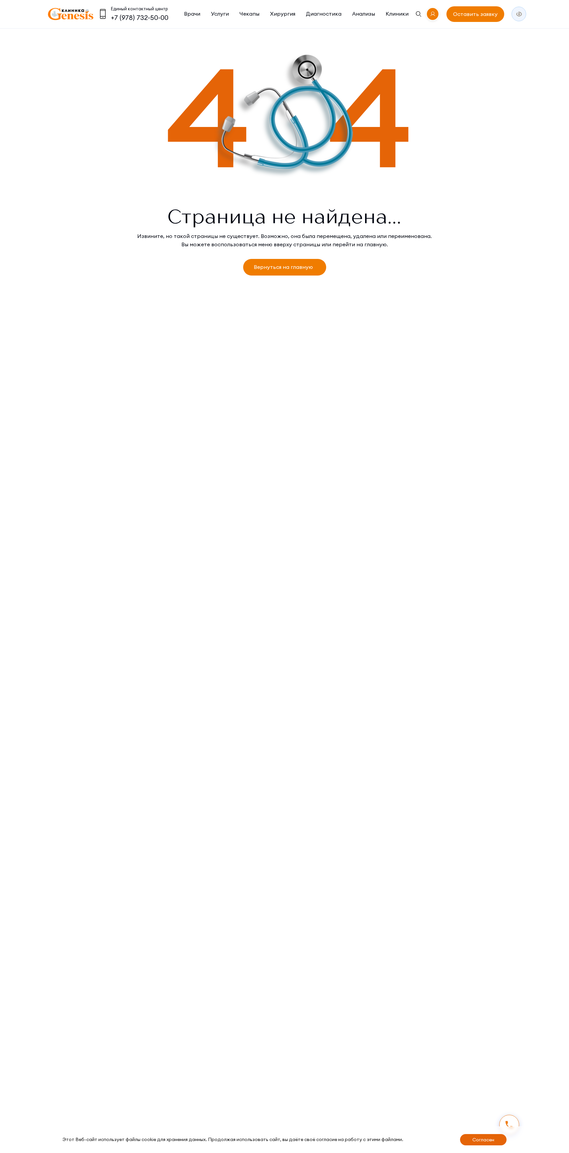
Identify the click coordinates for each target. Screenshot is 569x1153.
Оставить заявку (475, 14)
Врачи (192, 13)
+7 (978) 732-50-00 (139, 17)
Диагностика (323, 13)
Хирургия (282, 13)
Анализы (363, 13)
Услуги (220, 13)
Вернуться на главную (283, 267)
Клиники (397, 13)
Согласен (483, 1140)
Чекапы (249, 13)
